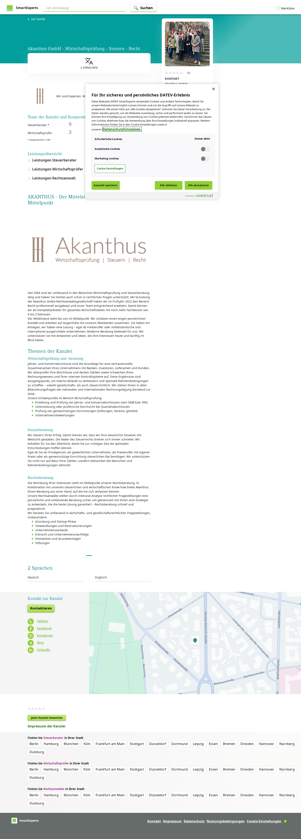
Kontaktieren (41, 608)
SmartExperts (26, 8)
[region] (151, 141)
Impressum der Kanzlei (46, 726)
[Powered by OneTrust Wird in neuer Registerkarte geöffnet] (200, 196)
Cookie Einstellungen (264, 821)
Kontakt (154, 821)
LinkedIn (43, 649)
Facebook (44, 628)
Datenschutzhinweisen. (122, 129)
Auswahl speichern (106, 185)
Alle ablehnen (168, 185)
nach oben (291, 809)
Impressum (172, 821)
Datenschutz (194, 821)
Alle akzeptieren (198, 185)
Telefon (42, 621)
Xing (40, 642)
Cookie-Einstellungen (110, 168)
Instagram (45, 635)
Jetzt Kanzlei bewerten (48, 718)
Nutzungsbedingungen (226, 821)
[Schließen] (213, 88)
